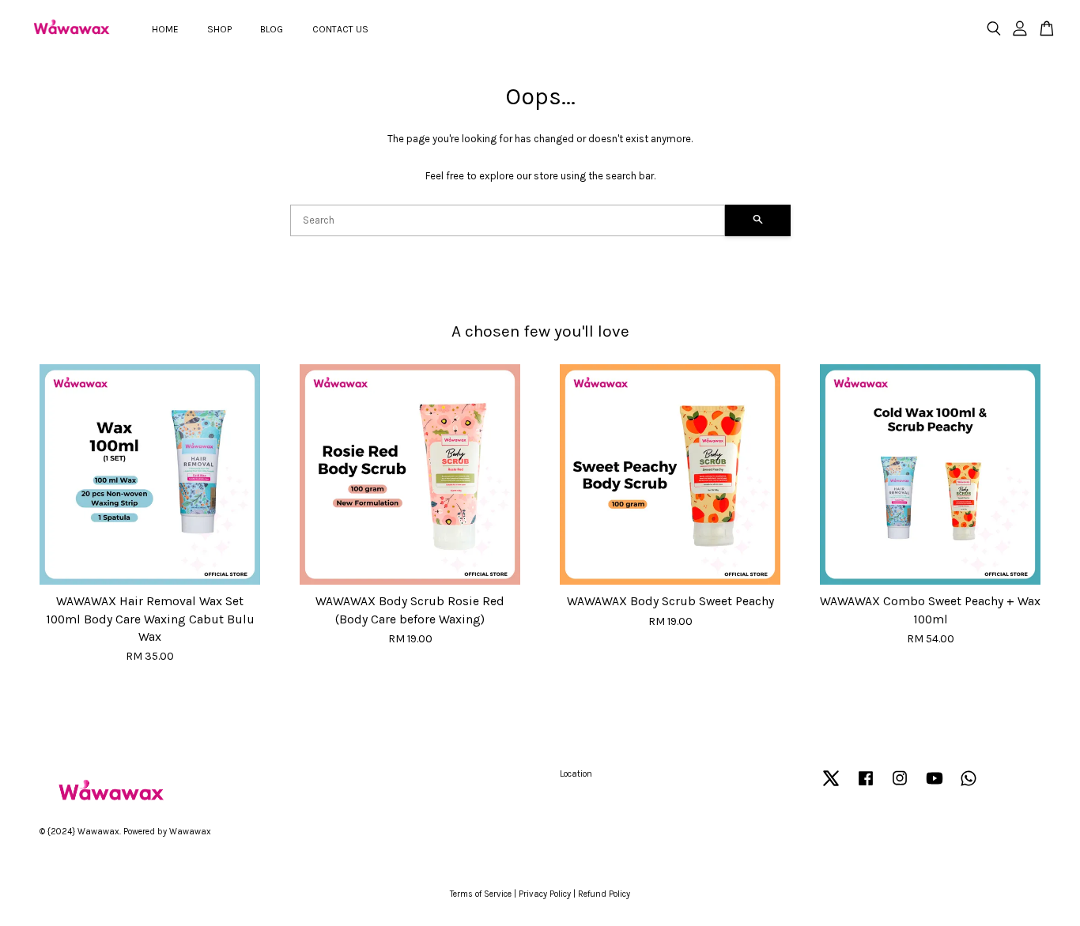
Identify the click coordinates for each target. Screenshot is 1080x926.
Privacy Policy (545, 894)
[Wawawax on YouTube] (934, 786)
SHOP (219, 29)
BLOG (271, 29)
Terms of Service (481, 894)
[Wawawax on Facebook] (866, 786)
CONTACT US (340, 29)
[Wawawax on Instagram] (900, 786)
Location (576, 774)
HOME (165, 29)
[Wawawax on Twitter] (831, 786)
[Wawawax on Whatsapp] (968, 786)
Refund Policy (604, 894)
